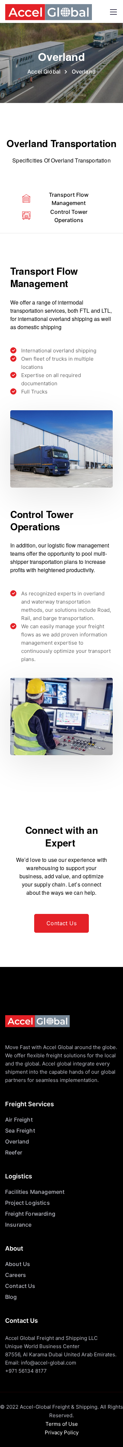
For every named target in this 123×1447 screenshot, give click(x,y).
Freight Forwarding (30, 1213)
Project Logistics (27, 1202)
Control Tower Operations (68, 215)
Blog (11, 1296)
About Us (17, 1264)
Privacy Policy (62, 1432)
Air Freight (19, 1119)
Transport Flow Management (68, 198)
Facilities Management (35, 1191)
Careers (15, 1274)
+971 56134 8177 (26, 1371)
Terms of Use (61, 1424)
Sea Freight (20, 1130)
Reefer (13, 1152)
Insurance (18, 1224)
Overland (17, 1141)
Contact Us (20, 1285)
